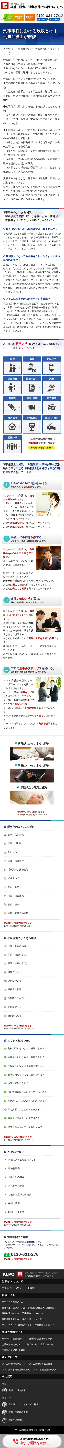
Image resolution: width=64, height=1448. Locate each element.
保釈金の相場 (14, 989)
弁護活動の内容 (16, 1177)
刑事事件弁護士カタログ (13, 1338)
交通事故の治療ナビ (11, 1344)
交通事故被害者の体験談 (13, 1350)
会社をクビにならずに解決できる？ (26, 1057)
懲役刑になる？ (16, 1015)
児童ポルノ (13, 878)
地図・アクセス (16, 1212)
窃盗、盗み (13, 904)
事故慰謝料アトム (10, 1313)
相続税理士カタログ (32, 1319)
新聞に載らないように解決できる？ (26, 1074)
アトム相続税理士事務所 (44, 1369)
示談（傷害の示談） (18, 954)
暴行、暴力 (13, 887)
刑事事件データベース (33, 1313)
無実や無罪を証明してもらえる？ (25, 1127)
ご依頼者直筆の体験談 (19, 1194)
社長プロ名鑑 (30, 1344)
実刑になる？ (14, 1007)
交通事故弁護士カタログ (40, 1338)
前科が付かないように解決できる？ (26, 1048)
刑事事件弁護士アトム (12, 1302)
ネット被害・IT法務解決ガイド (17, 1325)
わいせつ (12, 852)
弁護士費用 (14, 1203)
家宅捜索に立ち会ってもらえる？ (25, 1109)
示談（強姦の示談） (18, 963)
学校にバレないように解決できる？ (26, 1066)
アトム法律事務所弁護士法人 (16, 1369)
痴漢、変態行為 (16, 834)
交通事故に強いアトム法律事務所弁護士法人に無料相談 (28, 1307)
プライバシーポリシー (12, 1288)
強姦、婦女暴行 (16, 861)
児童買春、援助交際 (18, 869)
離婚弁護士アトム (10, 1319)
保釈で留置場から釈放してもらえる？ (27, 1092)
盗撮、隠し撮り (16, 843)
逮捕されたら (14, 972)
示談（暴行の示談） (18, 946)
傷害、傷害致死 (16, 895)
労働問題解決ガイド (44, 1325)
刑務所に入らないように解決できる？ (27, 1101)
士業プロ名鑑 (47, 1344)
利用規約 (31, 1288)
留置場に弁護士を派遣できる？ (24, 1118)
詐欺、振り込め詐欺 (18, 913)
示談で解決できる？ (18, 1083)
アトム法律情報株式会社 (40, 1364)
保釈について (14, 981)
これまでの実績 (16, 1186)
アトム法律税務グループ (13, 1364)
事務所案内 (14, 1168)
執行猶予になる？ (17, 998)
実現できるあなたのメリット (23, 1159)
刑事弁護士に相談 (32, 1276)
